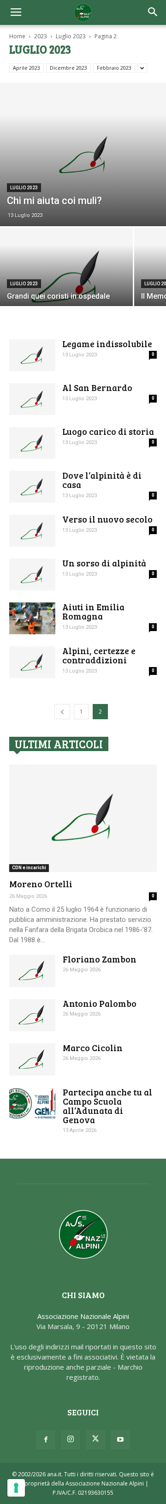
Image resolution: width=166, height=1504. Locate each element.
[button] (153, 12)
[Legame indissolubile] (32, 355)
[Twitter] (95, 1440)
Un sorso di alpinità (104, 563)
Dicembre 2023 (68, 67)
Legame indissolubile (107, 343)
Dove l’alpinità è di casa (102, 479)
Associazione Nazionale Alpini (83, 1316)
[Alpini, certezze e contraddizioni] (32, 662)
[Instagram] (70, 1440)
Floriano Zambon (99, 959)
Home (17, 36)
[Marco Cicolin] (32, 1059)
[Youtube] (120, 1440)
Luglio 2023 (71, 36)
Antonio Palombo (99, 1003)
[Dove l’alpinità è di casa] (32, 487)
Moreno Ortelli (40, 884)
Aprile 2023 (26, 67)
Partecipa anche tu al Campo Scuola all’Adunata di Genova (107, 1105)
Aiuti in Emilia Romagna (93, 611)
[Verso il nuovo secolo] (32, 531)
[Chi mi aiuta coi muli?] (83, 154)
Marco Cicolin (93, 1047)
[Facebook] (45, 1440)
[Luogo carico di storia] (32, 443)
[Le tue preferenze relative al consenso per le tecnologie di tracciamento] (16, 1488)
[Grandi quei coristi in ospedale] (66, 277)
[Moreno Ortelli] (83, 818)
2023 (40, 36)
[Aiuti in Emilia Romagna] (32, 618)
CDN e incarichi (29, 867)
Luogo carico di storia (108, 431)
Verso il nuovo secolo (107, 519)
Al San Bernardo (97, 387)
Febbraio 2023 (114, 67)
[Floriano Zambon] (32, 971)
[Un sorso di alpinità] (32, 574)
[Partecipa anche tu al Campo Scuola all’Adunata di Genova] (32, 1103)
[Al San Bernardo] (32, 399)
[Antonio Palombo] (32, 1015)
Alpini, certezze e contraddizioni (99, 655)
